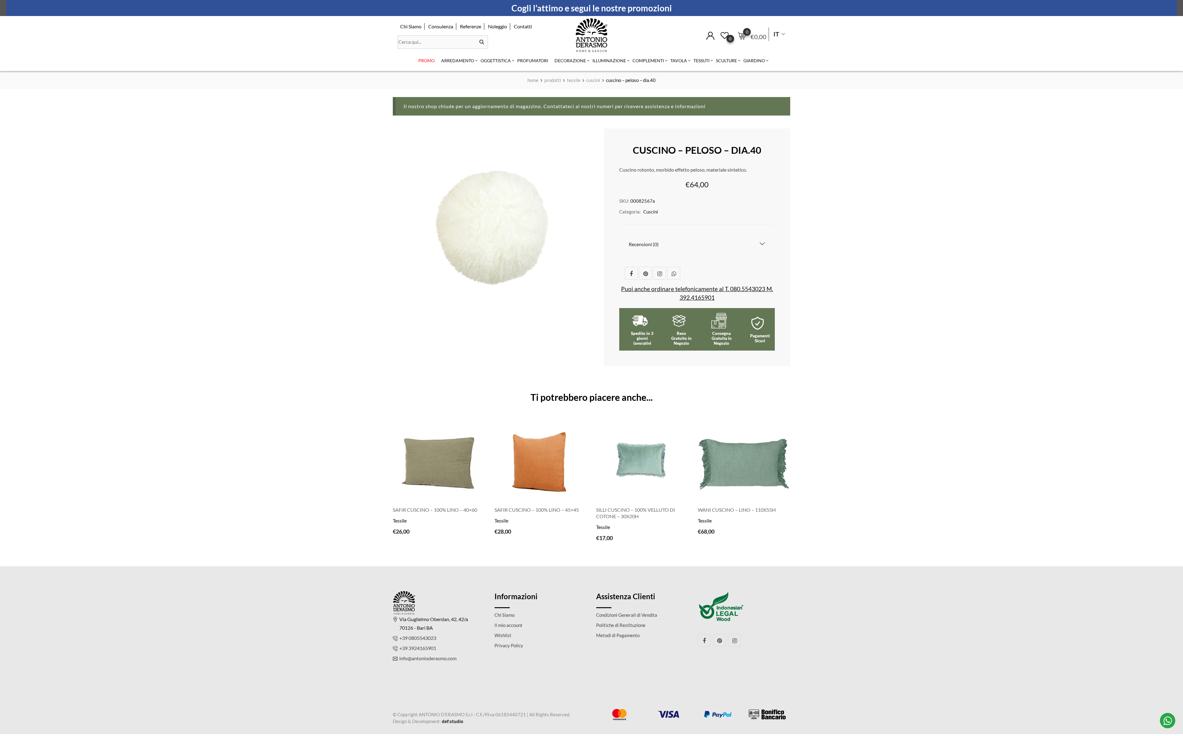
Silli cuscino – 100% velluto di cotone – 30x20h (635, 513)
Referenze (470, 26)
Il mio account (508, 625)
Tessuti (701, 60)
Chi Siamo (410, 26)
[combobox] (442, 42)
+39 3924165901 (417, 648)
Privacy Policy (508, 645)
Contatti (523, 26)
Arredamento (457, 60)
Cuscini (650, 211)
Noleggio (497, 26)
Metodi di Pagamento (618, 635)
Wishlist (502, 635)
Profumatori (532, 60)
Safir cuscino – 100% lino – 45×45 (536, 510)
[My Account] (710, 35)
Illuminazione (609, 60)
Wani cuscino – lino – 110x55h (737, 510)
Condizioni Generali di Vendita (626, 615)
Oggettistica (496, 60)
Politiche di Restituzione (620, 625)
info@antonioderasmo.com (428, 658)
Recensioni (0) (644, 244)
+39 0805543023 (417, 638)
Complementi (648, 60)
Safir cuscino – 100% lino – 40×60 (435, 510)
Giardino (754, 60)
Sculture (726, 60)
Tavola (678, 60)
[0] (742, 35)
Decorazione (570, 60)
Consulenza (440, 26)
